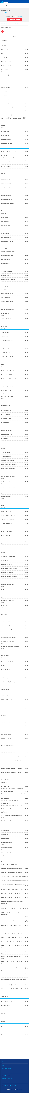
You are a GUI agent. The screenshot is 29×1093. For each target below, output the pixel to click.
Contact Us (4, 1072)
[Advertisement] (14, 1049)
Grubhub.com (7, 31)
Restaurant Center (6, 1068)
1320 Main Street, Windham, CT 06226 (10, 23)
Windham (9, 5)
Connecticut (3, 5)
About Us (4, 1062)
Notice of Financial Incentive (9, 1085)
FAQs (3, 1065)
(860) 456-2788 (6, 12)
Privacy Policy (5, 1082)
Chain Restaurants (6, 1075)
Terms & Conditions (7, 1078)
